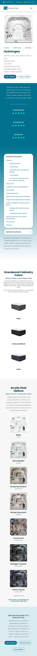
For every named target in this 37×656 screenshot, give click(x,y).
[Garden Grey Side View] (18, 314)
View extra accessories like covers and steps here (18, 600)
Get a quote (10, 77)
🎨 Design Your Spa (29, 2)
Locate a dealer (24, 77)
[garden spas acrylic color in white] (18, 433)
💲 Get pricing (18, 2)
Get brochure (25, 643)
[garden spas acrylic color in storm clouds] (18, 587)
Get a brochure (8, 2)
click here (21, 180)
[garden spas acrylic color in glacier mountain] (18, 510)
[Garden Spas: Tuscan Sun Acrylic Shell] (18, 536)
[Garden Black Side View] (18, 340)
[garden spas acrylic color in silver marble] (18, 458)
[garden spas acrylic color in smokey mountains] (18, 484)
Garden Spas (17, 48)
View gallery (18, 649)
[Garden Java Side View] (18, 365)
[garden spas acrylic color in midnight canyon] (18, 562)
